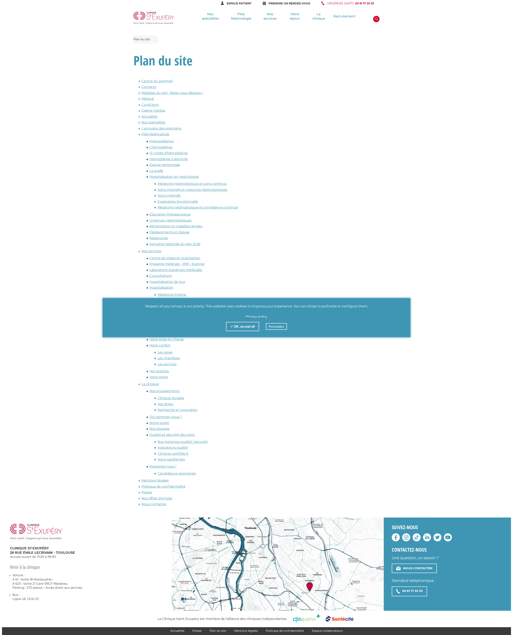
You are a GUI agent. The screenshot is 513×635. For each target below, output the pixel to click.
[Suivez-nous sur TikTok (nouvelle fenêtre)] (417, 539)
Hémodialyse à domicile (168, 159)
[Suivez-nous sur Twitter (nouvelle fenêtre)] (437, 539)
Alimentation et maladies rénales (175, 226)
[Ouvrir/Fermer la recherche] (376, 19)
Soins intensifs (169, 195)
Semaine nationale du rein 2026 (174, 244)
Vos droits (165, 404)
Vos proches (159, 371)
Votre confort (160, 345)
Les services (167, 364)
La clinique (318, 16)
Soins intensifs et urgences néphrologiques (192, 189)
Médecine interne (172, 294)
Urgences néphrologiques (170, 220)
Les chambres (169, 358)
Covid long (150, 104)
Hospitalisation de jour (167, 282)
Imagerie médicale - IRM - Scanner (177, 264)
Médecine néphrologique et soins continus (192, 183)
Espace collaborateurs (327, 631)
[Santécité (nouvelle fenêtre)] (339, 621)
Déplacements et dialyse (169, 232)
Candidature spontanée (177, 473)
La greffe (156, 171)
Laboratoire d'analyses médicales (175, 270)
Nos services (270, 16)
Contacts (148, 87)
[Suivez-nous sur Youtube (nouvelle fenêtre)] (448, 539)
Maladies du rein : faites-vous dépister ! (172, 93)
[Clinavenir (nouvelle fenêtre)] (307, 620)
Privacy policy (256, 316)
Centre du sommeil (157, 81)
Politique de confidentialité (163, 486)
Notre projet (159, 423)
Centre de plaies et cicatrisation (174, 258)
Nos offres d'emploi (156, 498)
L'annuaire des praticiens (161, 128)
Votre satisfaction (171, 459)
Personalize (276, 326)
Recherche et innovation (177, 410)
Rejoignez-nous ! (162, 466)
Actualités (149, 116)
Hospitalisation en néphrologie (174, 176)
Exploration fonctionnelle (178, 201)
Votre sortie (158, 377)
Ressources (158, 238)
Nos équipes (159, 428)
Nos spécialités (210, 16)
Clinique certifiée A (173, 453)
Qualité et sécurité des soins (172, 434)
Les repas (165, 352)
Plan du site (218, 631)
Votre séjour (295, 16)
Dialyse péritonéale (164, 165)
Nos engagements (164, 391)
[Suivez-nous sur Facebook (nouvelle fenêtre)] (396, 539)
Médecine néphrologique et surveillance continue (198, 207)
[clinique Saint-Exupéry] (153, 18)
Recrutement (344, 16)
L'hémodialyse (161, 147)
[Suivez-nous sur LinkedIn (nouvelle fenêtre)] (427, 539)
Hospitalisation (161, 287)
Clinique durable (171, 398)
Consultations (160, 275)
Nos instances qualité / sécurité (183, 442)
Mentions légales (155, 480)
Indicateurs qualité (173, 447)
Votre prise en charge (166, 339)
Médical (147, 98)
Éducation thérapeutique (170, 214)
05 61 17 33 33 (412, 590)
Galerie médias (153, 110)
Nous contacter (153, 504)
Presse (146, 492)
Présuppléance (161, 141)
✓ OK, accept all (242, 326)
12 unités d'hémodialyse (168, 153)
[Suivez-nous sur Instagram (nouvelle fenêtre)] (406, 539)
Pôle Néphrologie (241, 16)
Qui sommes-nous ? (165, 417)
